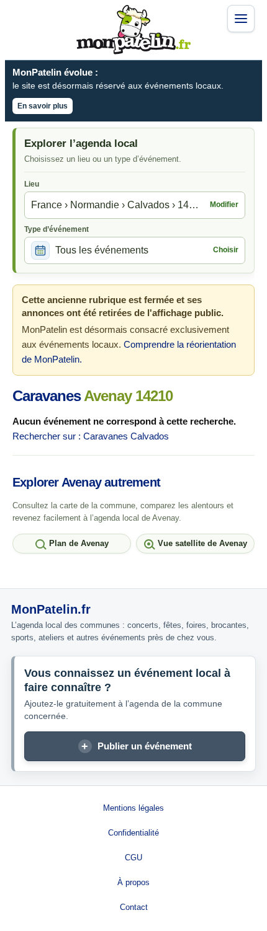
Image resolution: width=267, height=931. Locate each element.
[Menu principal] (241, 18)
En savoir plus (42, 106)
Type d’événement (56, 229)
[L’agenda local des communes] (133, 30)
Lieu (31, 184)
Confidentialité (133, 832)
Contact (134, 907)
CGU (133, 857)
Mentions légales (133, 808)
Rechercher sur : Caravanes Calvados (90, 436)
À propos (133, 882)
